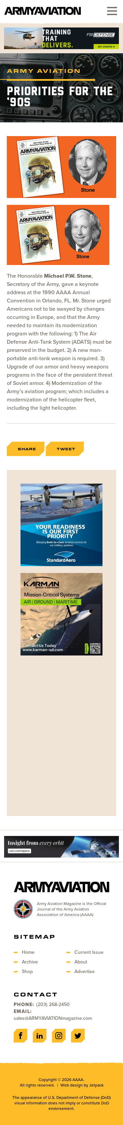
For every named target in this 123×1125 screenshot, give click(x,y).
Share (27, 448)
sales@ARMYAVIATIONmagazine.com (53, 1018)
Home (28, 952)
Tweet (66, 448)
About (80, 962)
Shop (27, 971)
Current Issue (89, 952)
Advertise (84, 971)
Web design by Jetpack (82, 1085)
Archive (30, 962)
